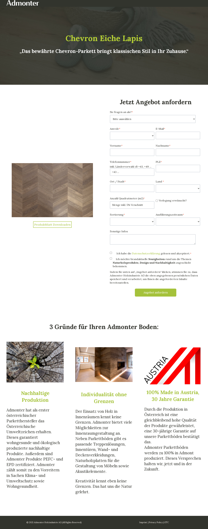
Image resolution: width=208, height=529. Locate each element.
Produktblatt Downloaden (52, 224)
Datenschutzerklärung (146, 253)
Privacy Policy (156, 522)
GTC (166, 522)
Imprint (143, 522)
